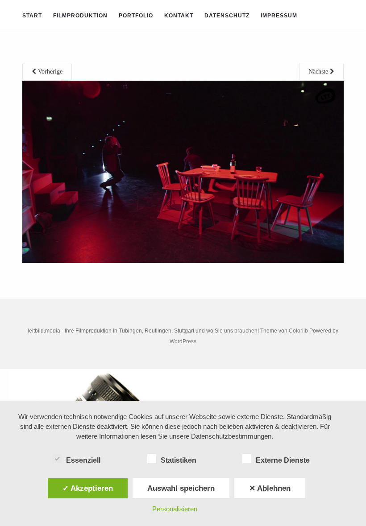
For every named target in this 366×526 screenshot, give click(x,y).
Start (32, 15)
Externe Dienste (283, 460)
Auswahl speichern (181, 488)
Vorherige (49, 71)
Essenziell (83, 460)
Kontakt (178, 15)
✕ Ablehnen (270, 488)
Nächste (319, 71)
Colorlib (298, 331)
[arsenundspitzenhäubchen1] (183, 171)
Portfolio (136, 15)
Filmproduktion (80, 15)
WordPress (183, 341)
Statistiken (178, 460)
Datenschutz (227, 15)
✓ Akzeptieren (87, 488)
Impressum (279, 15)
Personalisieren (174, 509)
